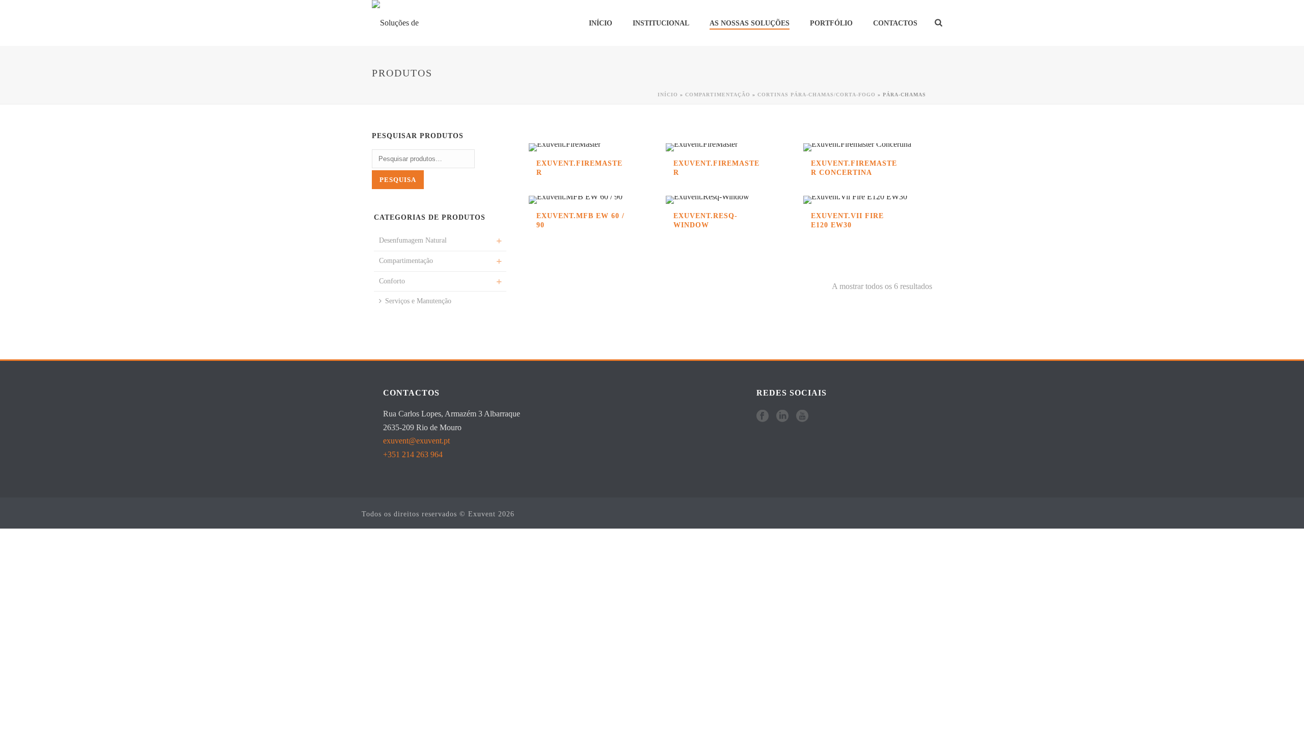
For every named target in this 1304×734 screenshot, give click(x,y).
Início (600, 23)
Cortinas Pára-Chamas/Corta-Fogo (816, 94)
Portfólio (831, 23)
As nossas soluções (750, 23)
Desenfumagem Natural (413, 240)
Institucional (661, 23)
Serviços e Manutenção (418, 301)
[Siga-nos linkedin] (782, 417)
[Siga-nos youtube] (802, 417)
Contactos (895, 23)
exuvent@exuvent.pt (416, 440)
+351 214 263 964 (413, 454)
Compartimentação (717, 94)
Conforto (392, 281)
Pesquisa (397, 180)
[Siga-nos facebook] (762, 417)
